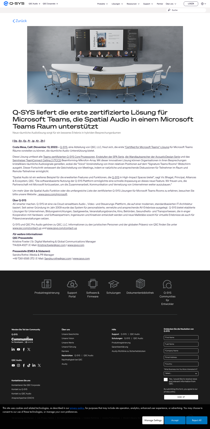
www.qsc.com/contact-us (27, 228)
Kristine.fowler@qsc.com (52, 245)
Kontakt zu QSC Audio (21, 393)
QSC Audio (17, 361)
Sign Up (181, 397)
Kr (37, 141)
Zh (42, 141)
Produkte (101, 4)
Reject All (196, 420)
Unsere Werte (68, 342)
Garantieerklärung (120, 347)
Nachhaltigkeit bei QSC (72, 359)
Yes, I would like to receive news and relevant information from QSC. (183, 381)
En (20, 141)
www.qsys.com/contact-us (62, 228)
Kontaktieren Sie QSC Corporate (26, 385)
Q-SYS (63, 147)
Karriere (65, 351)
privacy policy (169, 391)
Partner (160, 4)
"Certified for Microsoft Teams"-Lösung (147, 147)
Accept (174, 420)
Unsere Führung (69, 347)
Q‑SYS (15, 334)
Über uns (169, 4)
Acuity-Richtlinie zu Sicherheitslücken (128, 351)
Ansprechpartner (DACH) (23, 398)
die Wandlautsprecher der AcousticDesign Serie (152, 156)
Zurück (21, 20)
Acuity (64, 364)
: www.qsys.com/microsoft (52, 194)
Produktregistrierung (121, 342)
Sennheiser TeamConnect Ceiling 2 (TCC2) (37, 160)
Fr (29, 141)
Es (24, 141)
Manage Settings (153, 420)
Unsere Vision (68, 338)
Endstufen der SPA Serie (110, 156)
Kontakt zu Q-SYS (19, 389)
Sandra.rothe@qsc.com (57, 258)
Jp (33, 141)
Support (146, 4)
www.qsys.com (76, 245)
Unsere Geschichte (70, 334)
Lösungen (116, 4)
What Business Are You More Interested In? (180, 369)
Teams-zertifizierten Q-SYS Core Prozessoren (69, 156)
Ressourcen (132, 4)
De (15, 141)
